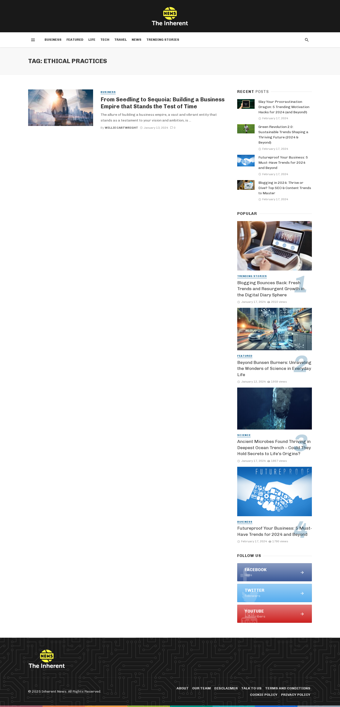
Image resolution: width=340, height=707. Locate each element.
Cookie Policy (264, 695)
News (136, 39)
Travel (120, 39)
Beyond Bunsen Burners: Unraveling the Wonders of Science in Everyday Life (274, 368)
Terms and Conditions (287, 688)
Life (91, 39)
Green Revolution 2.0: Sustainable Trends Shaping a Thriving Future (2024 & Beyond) (283, 135)
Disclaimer (226, 688)
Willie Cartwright (121, 127)
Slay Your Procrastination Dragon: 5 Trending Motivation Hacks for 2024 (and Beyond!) (283, 107)
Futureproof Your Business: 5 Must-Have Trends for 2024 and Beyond (283, 162)
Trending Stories (162, 39)
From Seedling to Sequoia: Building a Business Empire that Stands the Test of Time (163, 103)
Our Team (201, 688)
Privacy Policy (295, 695)
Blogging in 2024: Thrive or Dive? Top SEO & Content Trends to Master (284, 188)
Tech (104, 39)
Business (53, 39)
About (182, 688)
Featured (74, 39)
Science (244, 435)
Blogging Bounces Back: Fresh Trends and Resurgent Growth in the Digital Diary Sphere (270, 288)
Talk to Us (251, 688)
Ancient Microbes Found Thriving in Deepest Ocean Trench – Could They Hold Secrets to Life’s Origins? (274, 447)
